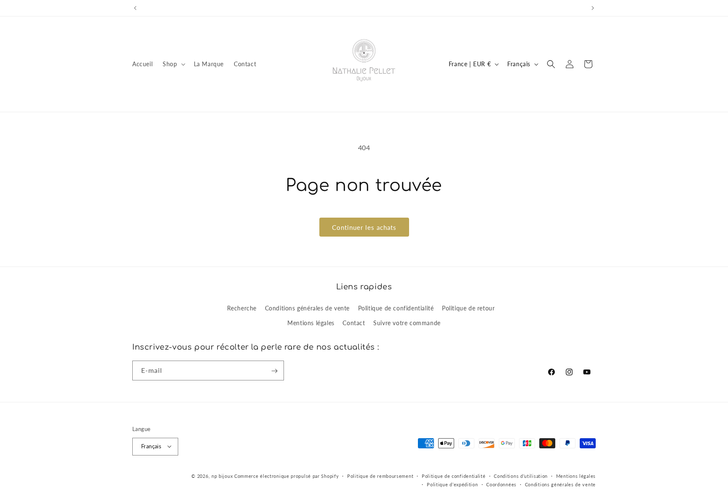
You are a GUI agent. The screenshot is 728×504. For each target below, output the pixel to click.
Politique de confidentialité (396, 307)
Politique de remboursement (380, 475)
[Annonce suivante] (592, 8)
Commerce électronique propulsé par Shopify (286, 475)
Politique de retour (468, 307)
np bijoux (222, 475)
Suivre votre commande (407, 322)
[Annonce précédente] (135, 8)
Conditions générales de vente (307, 307)
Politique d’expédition (452, 484)
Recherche (242, 307)
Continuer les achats (364, 227)
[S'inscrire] (274, 371)
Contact (354, 322)
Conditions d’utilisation (521, 475)
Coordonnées (501, 484)
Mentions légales (311, 322)
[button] (173, 64)
